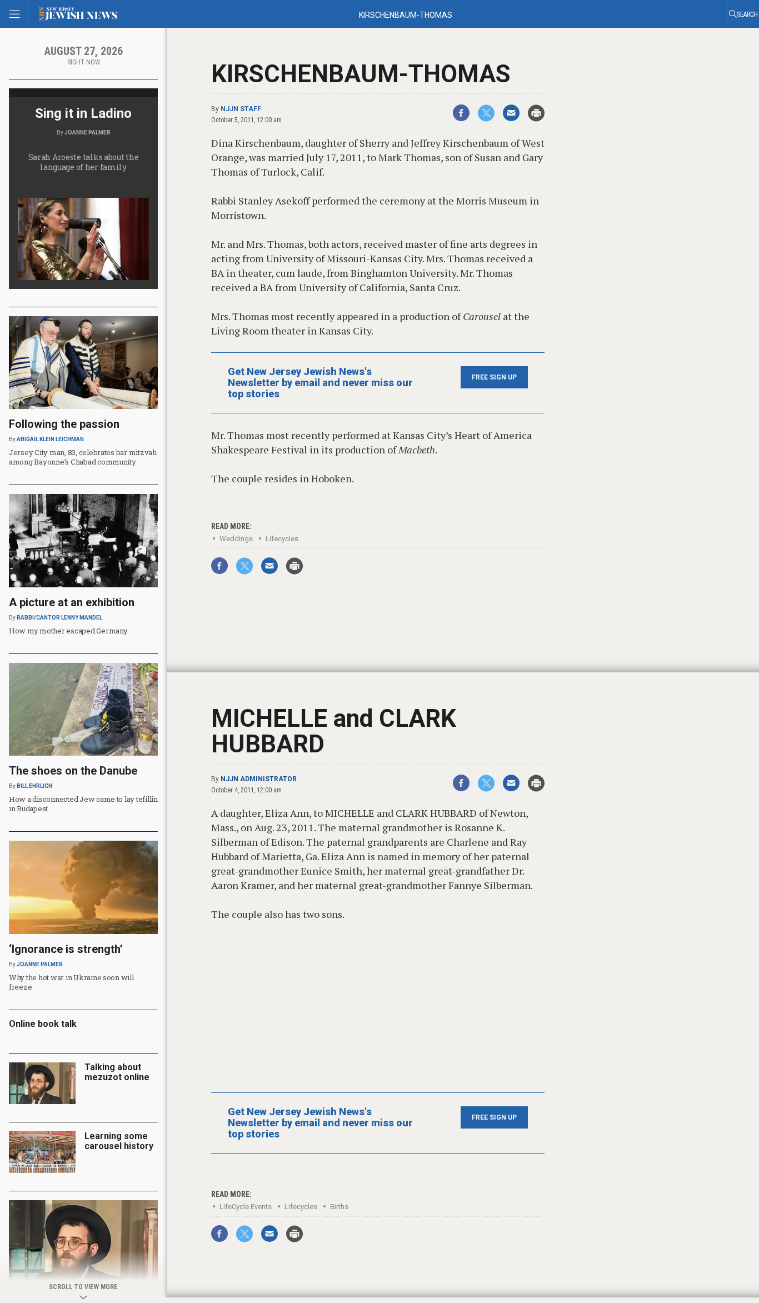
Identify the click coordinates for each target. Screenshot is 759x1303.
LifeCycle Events (245, 1206)
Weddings (236, 539)
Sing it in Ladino (83, 113)
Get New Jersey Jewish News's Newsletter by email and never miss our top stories (320, 383)
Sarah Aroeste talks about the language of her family (83, 162)
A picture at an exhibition (71, 602)
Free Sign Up (494, 377)
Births (339, 1206)
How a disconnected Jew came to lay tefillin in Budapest (83, 803)
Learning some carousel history (118, 1141)
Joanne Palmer (87, 132)
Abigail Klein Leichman (50, 439)
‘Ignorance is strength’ (66, 949)
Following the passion (64, 424)
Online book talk (43, 1024)
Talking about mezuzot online (116, 1072)
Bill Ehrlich (34, 786)
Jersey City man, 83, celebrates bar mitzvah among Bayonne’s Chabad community (83, 457)
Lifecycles (282, 539)
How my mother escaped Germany (68, 631)
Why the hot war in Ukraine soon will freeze (71, 982)
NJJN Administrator (259, 779)
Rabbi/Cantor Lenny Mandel (59, 618)
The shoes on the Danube (73, 770)
